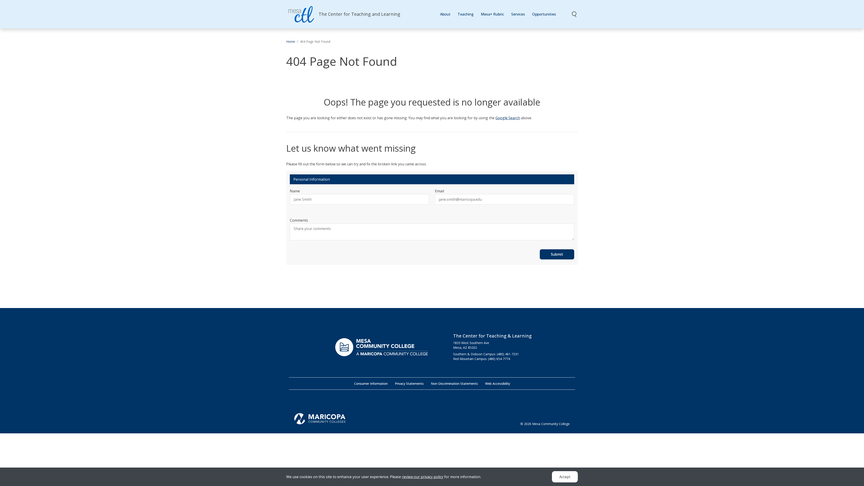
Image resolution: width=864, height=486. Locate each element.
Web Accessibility (497, 383)
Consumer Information (371, 383)
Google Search (507, 117)
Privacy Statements (409, 383)
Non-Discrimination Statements (454, 383)
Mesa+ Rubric (492, 14)
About (445, 14)
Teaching (466, 14)
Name (295, 191)
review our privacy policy (422, 476)
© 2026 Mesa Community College (545, 424)
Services (518, 14)
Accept (564, 476)
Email (439, 191)
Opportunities (544, 14)
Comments (299, 220)
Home (290, 41)
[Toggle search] (574, 14)
